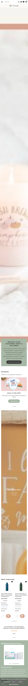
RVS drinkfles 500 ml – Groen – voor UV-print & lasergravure (21, 595)
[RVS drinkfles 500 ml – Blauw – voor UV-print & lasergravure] (7, 586)
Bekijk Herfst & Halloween (14, 362)
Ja (13, 681)
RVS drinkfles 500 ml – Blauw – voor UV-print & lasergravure (7, 595)
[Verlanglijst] (23, 2)
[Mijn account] (21, 2)
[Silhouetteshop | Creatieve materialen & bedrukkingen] (8, 2)
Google (16, 5)
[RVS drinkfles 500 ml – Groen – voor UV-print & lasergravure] (21, 586)
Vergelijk (5, 600)
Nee (20, 681)
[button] (12, 406)
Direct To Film (14, 401)
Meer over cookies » (14, 684)
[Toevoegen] (8, 616)
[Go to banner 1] (14, 390)
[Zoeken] (18, 2)
